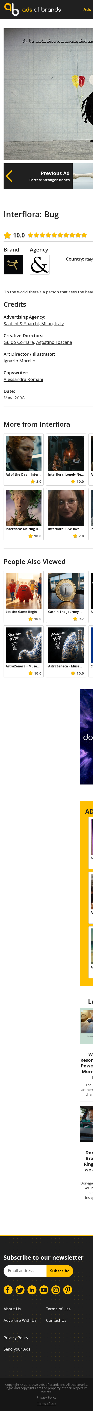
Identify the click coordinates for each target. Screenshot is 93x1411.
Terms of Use (58, 1309)
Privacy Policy (16, 1338)
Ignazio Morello (19, 361)
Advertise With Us (20, 1320)
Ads (87, 10)
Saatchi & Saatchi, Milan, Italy (34, 324)
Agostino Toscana (54, 343)
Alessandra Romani (23, 380)
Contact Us (56, 1320)
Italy (89, 259)
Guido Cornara (19, 343)
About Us (12, 1309)
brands (41, 9)
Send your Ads (17, 1349)
